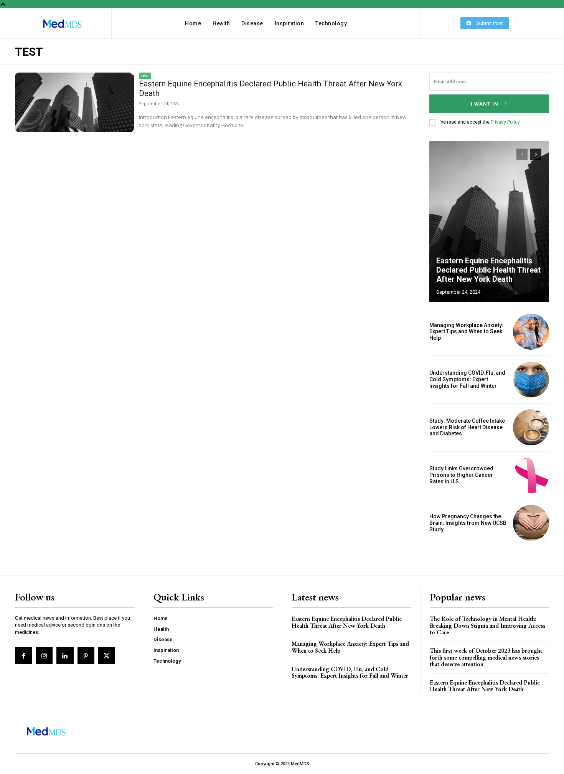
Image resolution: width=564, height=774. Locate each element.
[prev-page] (522, 154)
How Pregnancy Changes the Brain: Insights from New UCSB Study (467, 523)
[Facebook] (23, 655)
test (145, 75)
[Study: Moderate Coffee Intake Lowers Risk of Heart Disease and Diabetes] (531, 427)
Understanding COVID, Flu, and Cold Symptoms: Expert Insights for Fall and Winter (467, 379)
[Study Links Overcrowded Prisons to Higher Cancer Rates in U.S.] (531, 475)
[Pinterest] (86, 655)
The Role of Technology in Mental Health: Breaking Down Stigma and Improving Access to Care (487, 625)
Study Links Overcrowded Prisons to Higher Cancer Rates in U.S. (461, 475)
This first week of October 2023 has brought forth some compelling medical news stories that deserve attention (486, 657)
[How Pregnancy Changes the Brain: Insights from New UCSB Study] (531, 523)
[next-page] (535, 154)
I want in (484, 104)
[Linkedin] (64, 655)
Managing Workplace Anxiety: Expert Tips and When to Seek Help (466, 331)
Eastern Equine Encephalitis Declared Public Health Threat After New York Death (488, 270)
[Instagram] (44, 655)
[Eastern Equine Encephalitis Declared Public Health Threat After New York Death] (74, 102)
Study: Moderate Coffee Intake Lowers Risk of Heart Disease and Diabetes (467, 427)
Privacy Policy (505, 122)
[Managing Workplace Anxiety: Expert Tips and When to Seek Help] (531, 332)
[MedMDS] (62, 24)
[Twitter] (106, 655)
